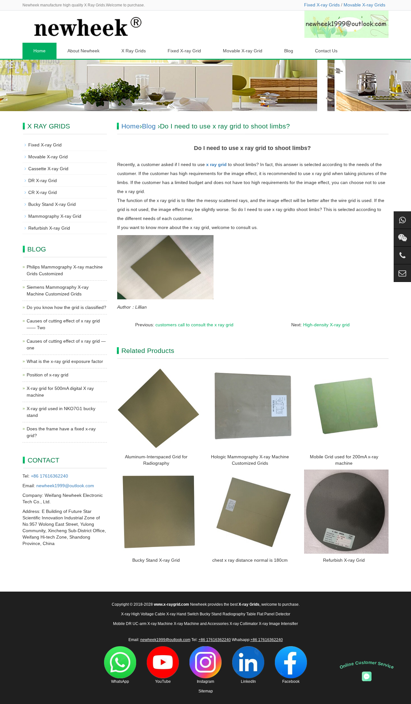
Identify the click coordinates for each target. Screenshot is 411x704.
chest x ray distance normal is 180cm (250, 560)
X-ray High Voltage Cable (143, 614)
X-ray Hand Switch (182, 614)
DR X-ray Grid (42, 180)
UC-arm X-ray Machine (153, 623)
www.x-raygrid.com (171, 604)
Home (39, 50)
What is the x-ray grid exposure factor (65, 361)
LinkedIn (248, 681)
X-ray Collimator (244, 623)
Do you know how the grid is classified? (66, 307)
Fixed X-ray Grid (184, 50)
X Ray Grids (133, 50)
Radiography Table (239, 614)
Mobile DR (122, 623)
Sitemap (205, 691)
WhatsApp (120, 681)
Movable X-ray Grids (364, 4)
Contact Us (326, 50)
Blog (288, 50)
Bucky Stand (211, 614)
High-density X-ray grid (326, 324)
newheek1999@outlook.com (65, 485)
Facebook (291, 681)
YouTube (163, 681)
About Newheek (83, 50)
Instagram (205, 681)
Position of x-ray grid (47, 374)
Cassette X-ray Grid (48, 168)
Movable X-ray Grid (242, 50)
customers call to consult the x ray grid (194, 324)
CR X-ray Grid (42, 192)
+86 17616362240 (49, 476)
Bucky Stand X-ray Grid (156, 560)
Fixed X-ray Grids (322, 4)
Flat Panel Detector (273, 614)
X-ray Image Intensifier (278, 623)
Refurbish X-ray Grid (344, 560)
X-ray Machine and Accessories (201, 623)
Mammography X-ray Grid (54, 216)
